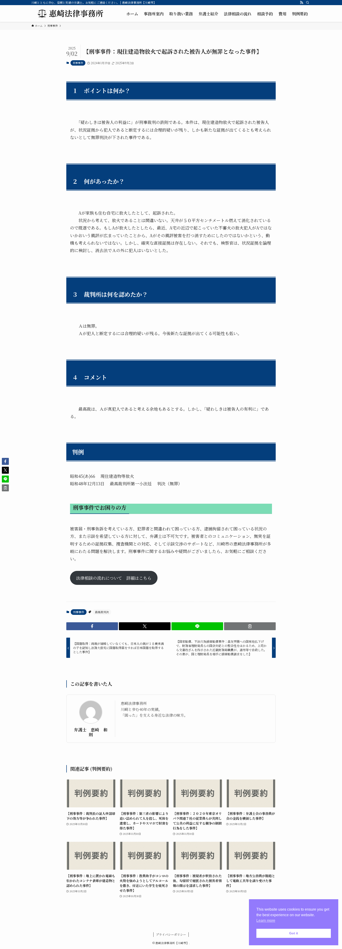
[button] (92, 626)
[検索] (308, 2)
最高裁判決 (102, 612)
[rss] (301, 2)
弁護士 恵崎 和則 (90, 732)
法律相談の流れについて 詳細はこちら (113, 578)
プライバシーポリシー (171, 934)
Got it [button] (293, 933)
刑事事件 (78, 63)
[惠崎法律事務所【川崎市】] (69, 13)
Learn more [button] (265, 920)
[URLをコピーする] (250, 626)
